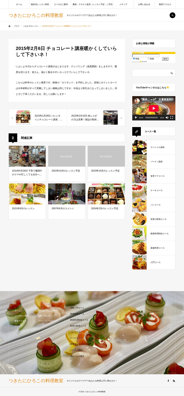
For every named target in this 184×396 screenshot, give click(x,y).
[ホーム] (9, 26)
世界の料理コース (78, 326)
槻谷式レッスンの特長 (48, 310)
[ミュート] (167, 117)
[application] (153, 108)
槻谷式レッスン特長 (40, 4)
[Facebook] (168, 380)
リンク (18, 326)
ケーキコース (76, 338)
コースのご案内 (61, 4)
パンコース (75, 332)
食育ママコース (77, 344)
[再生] (136, 117)
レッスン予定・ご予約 (102, 4)
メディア (123, 4)
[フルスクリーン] (171, 117)
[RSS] (173, 380)
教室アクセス (165, 4)
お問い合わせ (144, 4)
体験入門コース (77, 308)
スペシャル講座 (77, 356)
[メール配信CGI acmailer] (143, 61)
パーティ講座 (76, 350)
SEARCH (172, 15)
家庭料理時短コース (79, 320)
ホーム (19, 4)
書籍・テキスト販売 (82, 4)
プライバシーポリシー (48, 321)
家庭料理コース (77, 314)
